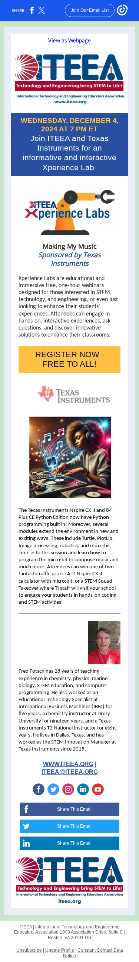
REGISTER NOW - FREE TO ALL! (69, 359)
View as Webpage (69, 41)
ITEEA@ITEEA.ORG (70, 772)
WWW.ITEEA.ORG (68, 764)
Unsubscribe (29, 950)
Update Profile (59, 950)
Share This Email (74, 809)
